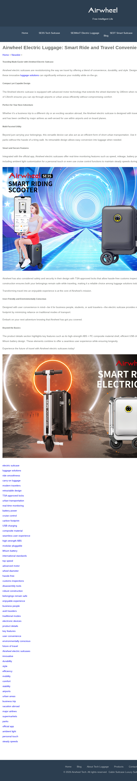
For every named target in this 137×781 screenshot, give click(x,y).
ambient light (9, 731)
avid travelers (10, 611)
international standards (15, 555)
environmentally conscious (16, 641)
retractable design (12, 490)
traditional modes (12, 616)
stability (6, 686)
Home (25, 33)
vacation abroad (11, 706)
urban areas (9, 696)
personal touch (10, 736)
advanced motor (11, 565)
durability (7, 661)
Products (118, 766)
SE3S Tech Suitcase (49, 33)
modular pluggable (12, 545)
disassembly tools (12, 586)
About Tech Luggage (98, 766)
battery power (10, 510)
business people (11, 606)
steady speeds (10, 741)
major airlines (10, 711)
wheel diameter (11, 570)
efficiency (7, 671)
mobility (7, 676)
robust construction (13, 591)
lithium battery (10, 550)
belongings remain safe (15, 596)
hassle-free (8, 576)
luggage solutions (29, 75)
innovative (8, 656)
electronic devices (12, 621)
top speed (8, 560)
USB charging (10, 525)
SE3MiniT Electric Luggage (85, 33)
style (5, 666)
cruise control (10, 515)
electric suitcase (11, 465)
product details (10, 626)
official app (8, 726)
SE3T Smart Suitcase (121, 33)
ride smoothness (11, 475)
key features (9, 631)
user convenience (12, 636)
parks (5, 721)
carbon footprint (11, 520)
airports (7, 691)
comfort (7, 681)
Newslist (16, 55)
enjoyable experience (14, 601)
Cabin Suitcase (116, 772)
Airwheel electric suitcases (16, 651)
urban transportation (13, 500)
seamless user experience (16, 535)
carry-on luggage (12, 480)
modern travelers (12, 485)
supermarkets (10, 716)
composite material (13, 530)
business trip (9, 701)
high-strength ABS (12, 540)
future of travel (10, 646)
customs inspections (13, 581)
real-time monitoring (13, 505)
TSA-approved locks (13, 495)
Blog (106, 35)
